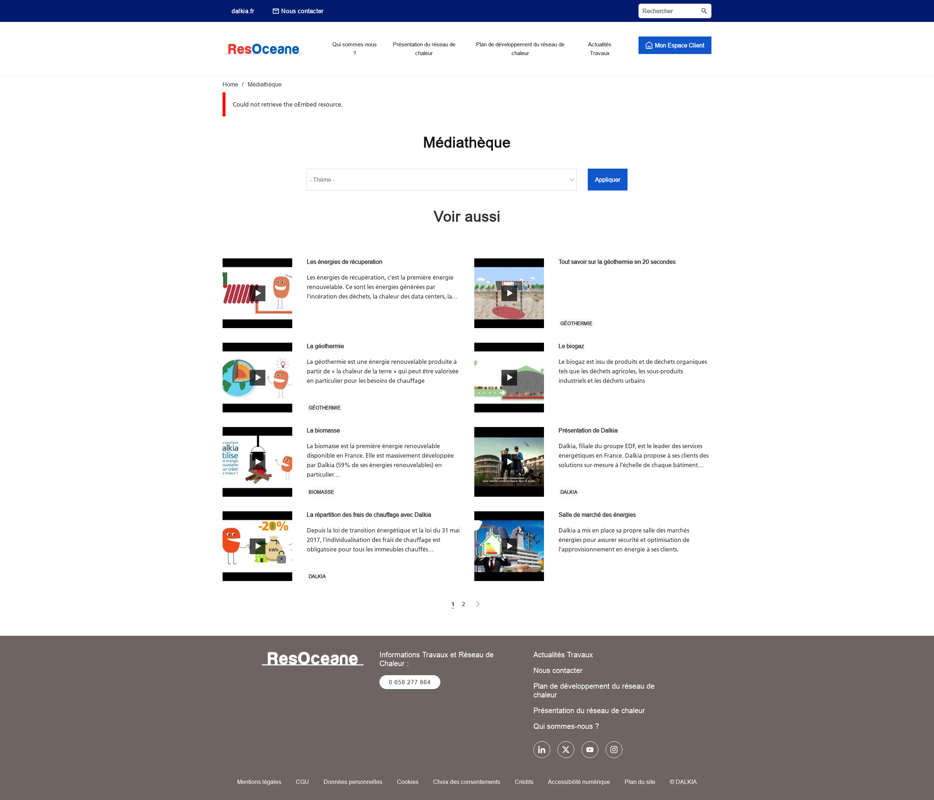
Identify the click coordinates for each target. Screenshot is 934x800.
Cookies (407, 781)
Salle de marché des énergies (597, 514)
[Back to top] (904, 773)
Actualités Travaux (563, 654)
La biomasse (323, 430)
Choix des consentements (466, 781)
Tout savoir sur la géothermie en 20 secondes (617, 261)
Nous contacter (302, 11)
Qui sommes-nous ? (566, 726)
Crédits (524, 781)
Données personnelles (353, 781)
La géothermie (325, 346)
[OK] (704, 11)
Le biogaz (571, 346)
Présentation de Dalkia (588, 430)
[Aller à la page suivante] (478, 604)
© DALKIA (683, 781)
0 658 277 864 (410, 682)
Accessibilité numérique (579, 781)
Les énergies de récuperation (344, 261)
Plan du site (640, 781)
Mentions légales (259, 781)
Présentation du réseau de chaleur (589, 710)
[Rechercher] (674, 11)
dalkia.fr (243, 11)
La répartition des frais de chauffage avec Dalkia (369, 514)
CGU (302, 781)
